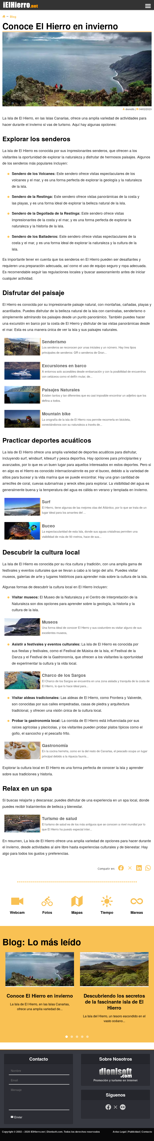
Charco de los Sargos (64, 675)
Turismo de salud (59, 818)
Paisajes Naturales (61, 390)
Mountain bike (56, 414)
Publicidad (134, 1131)
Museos (50, 622)
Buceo (48, 526)
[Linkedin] (139, 870)
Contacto (147, 1131)
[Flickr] (123, 1109)
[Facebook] (121, 870)
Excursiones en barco (64, 365)
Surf (46, 501)
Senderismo (54, 341)
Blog (13, 17)
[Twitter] (130, 870)
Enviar (17, 1117)
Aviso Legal (119, 1131)
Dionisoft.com (55, 1131)
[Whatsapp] (148, 870)
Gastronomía (55, 745)
